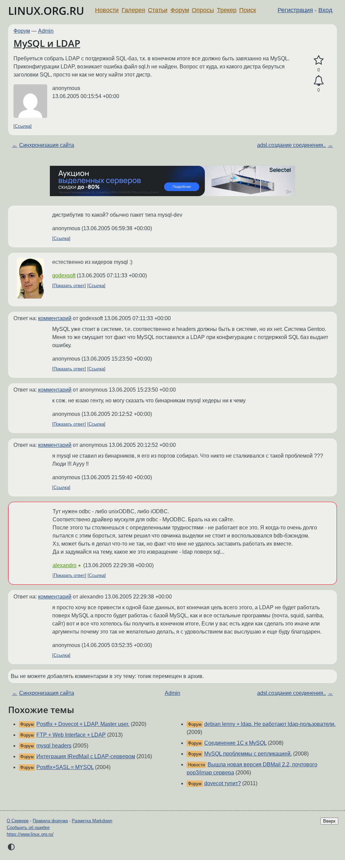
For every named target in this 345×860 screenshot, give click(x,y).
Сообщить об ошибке (28, 827)
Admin (46, 31)
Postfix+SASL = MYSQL (65, 767)
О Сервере (18, 820)
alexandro (64, 565)
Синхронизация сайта (46, 145)
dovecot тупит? (222, 783)
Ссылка (22, 126)
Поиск (247, 10)
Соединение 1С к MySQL (235, 743)
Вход (325, 10)
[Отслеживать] (318, 81)
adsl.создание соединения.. (291, 145)
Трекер (227, 10)
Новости (107, 10)
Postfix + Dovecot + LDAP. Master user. (82, 724)
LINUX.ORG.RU (46, 10)
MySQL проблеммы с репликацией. (248, 754)
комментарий (54, 318)
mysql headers (53, 745)
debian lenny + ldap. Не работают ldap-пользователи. (270, 724)
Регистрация (295, 10)
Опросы (203, 10)
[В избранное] (318, 60)
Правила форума (50, 820)
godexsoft (63, 275)
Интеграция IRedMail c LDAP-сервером (85, 756)
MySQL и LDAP (46, 43)
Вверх (329, 821)
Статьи (157, 10)
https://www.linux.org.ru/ (30, 834)
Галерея (133, 10)
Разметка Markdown (92, 820)
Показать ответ (69, 285)
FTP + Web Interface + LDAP (71, 735)
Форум (179, 10)
